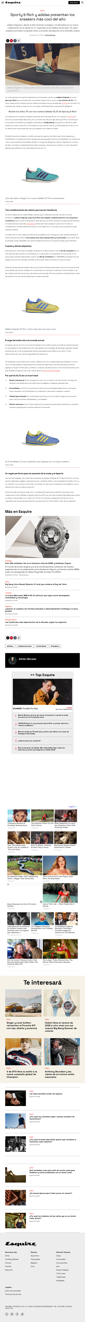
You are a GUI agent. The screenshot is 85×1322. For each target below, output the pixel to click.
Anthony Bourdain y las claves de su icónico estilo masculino (59, 1074)
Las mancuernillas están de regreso (45, 1094)
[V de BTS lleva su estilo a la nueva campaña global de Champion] (23, 1051)
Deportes (8, 606)
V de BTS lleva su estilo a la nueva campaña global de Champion (22, 1074)
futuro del (51, 371)
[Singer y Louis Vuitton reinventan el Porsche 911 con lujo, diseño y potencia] (23, 1003)
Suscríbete (74, 3)
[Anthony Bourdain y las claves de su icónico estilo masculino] (62, 1051)
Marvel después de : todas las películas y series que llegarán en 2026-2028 (41, 749)
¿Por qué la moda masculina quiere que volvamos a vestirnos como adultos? (52, 1140)
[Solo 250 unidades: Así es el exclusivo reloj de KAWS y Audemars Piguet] (42, 537)
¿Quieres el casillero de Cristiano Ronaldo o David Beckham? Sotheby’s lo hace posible (41, 610)
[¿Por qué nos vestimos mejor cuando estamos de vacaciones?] (15, 1121)
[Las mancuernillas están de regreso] (15, 1098)
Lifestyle (8, 561)
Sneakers (55, 646)
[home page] (13, 2)
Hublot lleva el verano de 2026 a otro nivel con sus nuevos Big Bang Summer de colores (61, 1026)
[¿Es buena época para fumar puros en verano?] (15, 1197)
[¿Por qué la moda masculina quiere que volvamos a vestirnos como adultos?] (15, 1144)
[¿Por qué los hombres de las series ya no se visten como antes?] (15, 1220)
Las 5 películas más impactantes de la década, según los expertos (36, 622)
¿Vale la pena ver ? (29, 741)
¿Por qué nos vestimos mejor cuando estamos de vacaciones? (52, 1117)
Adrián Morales (50, 35)
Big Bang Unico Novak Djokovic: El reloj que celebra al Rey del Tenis (36, 584)
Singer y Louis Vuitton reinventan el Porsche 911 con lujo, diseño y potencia (22, 1025)
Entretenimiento (11, 620)
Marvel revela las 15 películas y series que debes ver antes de (43, 733)
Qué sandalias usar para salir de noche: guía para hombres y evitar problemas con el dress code (52, 1171)
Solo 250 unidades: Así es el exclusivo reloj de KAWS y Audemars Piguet (38, 563)
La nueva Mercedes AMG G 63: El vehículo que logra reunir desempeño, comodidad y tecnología (37, 596)
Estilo (42, 10)
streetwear (41, 646)
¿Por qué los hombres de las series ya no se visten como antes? (52, 1217)
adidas (10, 646)
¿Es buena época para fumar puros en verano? (50, 1193)
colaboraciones (25, 646)
